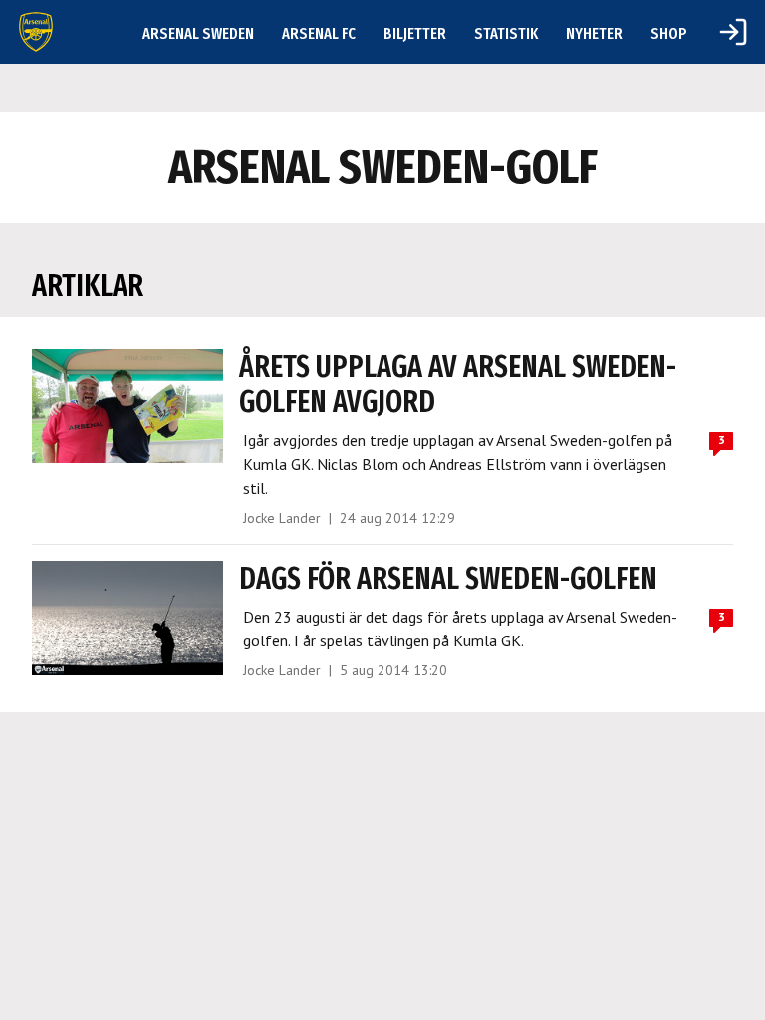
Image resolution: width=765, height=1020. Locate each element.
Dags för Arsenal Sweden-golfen (448, 579)
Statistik (506, 33)
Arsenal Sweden (198, 33)
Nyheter (594, 33)
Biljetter (414, 33)
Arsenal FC (319, 33)
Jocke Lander (282, 518)
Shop (668, 33)
